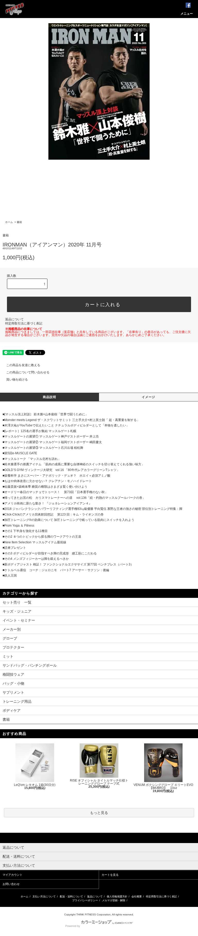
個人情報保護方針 (117, 896)
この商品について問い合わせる (28, 372)
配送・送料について (71, 896)
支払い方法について (44, 896)
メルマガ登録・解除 (113, 900)
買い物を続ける (17, 379)
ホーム (9, 222)
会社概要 (136, 896)
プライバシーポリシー (85, 900)
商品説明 (49, 397)
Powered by (72, 926)
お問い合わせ (11, 884)
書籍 (19, 222)
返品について (14, 319)
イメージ (148, 397)
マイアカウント (12, 874)
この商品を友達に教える (23, 365)
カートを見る (110, 874)
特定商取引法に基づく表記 (23, 323)
